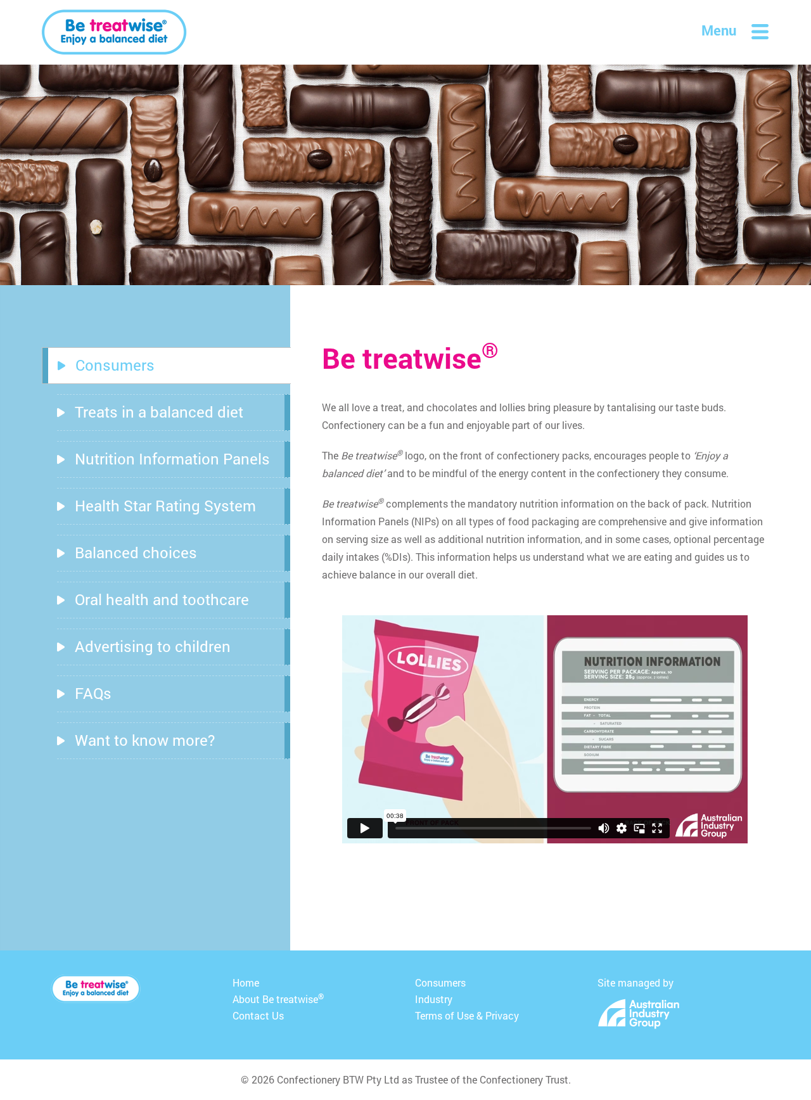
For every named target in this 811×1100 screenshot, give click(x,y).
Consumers (440, 982)
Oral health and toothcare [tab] (162, 599)
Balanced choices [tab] (136, 552)
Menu (718, 30)
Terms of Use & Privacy (467, 1015)
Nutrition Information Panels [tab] (172, 459)
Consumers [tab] (115, 365)
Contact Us (258, 1015)
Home (246, 982)
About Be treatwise (278, 998)
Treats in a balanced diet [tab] (159, 412)
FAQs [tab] (93, 693)
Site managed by (635, 982)
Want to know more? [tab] (145, 740)
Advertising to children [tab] (153, 646)
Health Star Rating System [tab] (165, 506)
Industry (433, 999)
